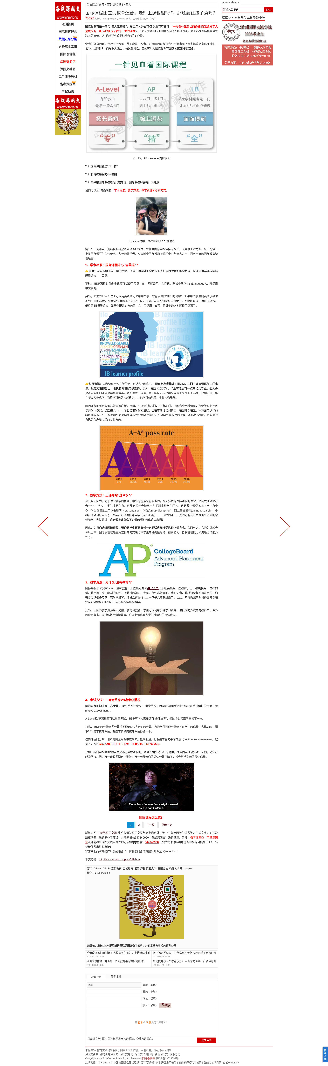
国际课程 (139, 868)
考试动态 (68, 91)
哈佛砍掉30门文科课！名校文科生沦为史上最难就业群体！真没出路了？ (118, 952)
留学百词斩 (147, 1062)
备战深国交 (161, 1054)
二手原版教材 (68, 76)
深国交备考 (91, 1054)
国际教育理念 (68, 31)
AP (104, 868)
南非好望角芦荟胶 (166, 1062)
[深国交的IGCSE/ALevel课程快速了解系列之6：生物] (44, 526)
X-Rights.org (105, 1062)
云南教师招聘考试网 (190, 1062)
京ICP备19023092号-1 (168, 1058)
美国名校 (163, 868)
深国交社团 (68, 69)
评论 (153, 18)
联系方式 (175, 1054)
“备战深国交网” (108, 832)
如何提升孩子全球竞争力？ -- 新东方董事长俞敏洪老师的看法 (184, 961)
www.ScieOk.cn (106, 1058)
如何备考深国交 (109, 1054)
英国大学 (151, 868)
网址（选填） (150, 998)
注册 (148, 1022)
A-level (97, 868)
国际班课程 (68, 54)
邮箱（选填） (150, 991)
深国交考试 (126, 1054)
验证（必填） (150, 1005)
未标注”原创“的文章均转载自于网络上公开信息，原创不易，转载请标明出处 (128, 1050)
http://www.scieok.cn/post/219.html (119, 859)
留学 (89, 868)
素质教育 (116, 868)
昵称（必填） (150, 984)
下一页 (150, 824)
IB (108, 868)
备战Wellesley (231, 1062)
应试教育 (128, 868)
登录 (140, 1022)
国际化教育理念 (115, 4)
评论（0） (96, 976)
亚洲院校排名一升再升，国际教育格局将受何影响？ (116, 961)
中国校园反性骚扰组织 (126, 1062)
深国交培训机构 (144, 1054)
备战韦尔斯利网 (213, 1062)
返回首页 (68, 24)
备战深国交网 (68, 11)
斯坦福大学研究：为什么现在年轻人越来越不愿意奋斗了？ (184, 952)
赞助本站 (116, 976)
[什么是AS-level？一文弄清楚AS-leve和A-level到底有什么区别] (284, 526)
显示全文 (166, 824)
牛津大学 (153, 588)
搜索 (268, 10)
